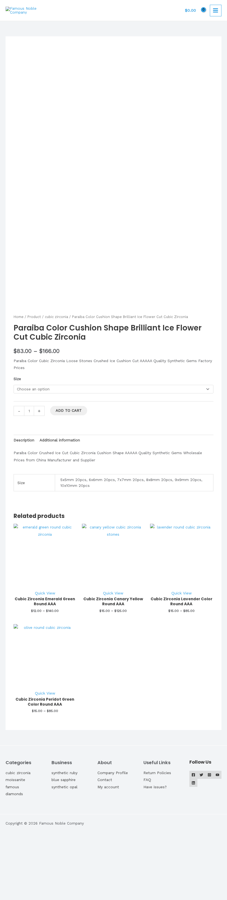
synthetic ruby (64, 773)
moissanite (15, 779)
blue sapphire (63, 779)
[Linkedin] (193, 783)
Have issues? (155, 787)
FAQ (147, 779)
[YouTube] (217, 775)
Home (19, 317)
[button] (24, 873)
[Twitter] (201, 775)
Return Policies (157, 773)
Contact (104, 779)
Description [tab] (24, 440)
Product (34, 317)
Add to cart (69, 410)
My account (108, 787)
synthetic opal (64, 787)
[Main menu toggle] (215, 10)
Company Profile (112, 773)
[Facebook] (193, 775)
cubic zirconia (56, 317)
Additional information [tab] (60, 440)
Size (17, 379)
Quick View (45, 593)
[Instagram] (209, 775)
